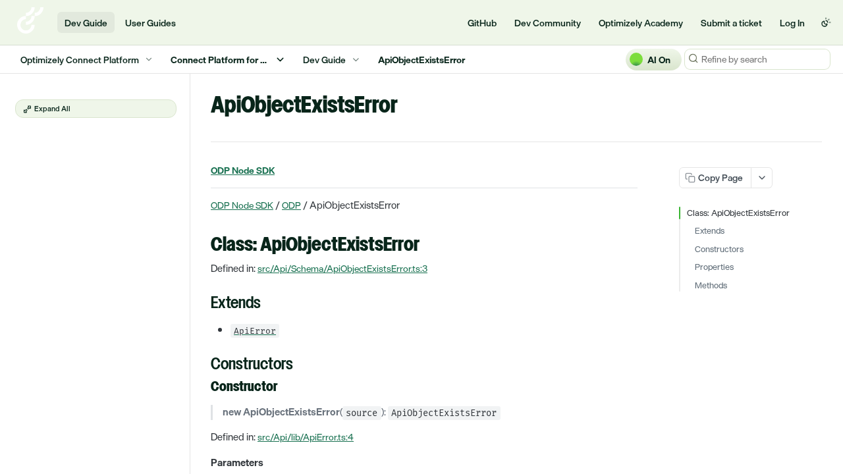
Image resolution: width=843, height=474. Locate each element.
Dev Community (547, 22)
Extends (709, 231)
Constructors (719, 249)
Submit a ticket (731, 22)
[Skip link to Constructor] (201, 387)
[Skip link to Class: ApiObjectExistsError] (201, 245)
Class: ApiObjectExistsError (738, 213)
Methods (711, 285)
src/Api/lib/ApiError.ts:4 (306, 436)
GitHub (482, 22)
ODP (291, 205)
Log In (792, 22)
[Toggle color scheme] (825, 22)
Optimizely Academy (641, 22)
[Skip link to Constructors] (201, 365)
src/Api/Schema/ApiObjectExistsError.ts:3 (342, 268)
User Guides (150, 22)
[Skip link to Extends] (201, 304)
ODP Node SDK (242, 205)
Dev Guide (86, 22)
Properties (714, 267)
